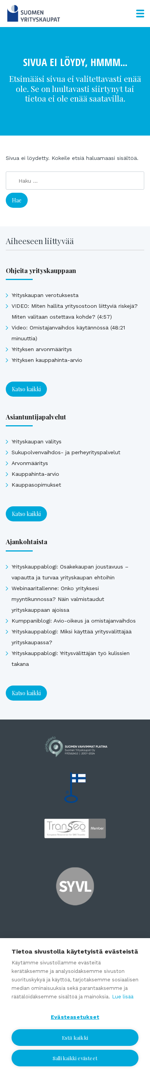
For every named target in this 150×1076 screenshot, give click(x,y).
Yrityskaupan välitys (37, 441)
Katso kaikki (26, 389)
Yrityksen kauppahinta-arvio (47, 360)
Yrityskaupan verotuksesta (45, 295)
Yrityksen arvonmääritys (42, 349)
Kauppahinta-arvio (35, 474)
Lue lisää (122, 997)
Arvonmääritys (30, 463)
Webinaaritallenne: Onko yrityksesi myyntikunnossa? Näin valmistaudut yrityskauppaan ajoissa (58, 599)
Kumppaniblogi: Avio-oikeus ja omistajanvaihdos (74, 621)
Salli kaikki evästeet (75, 1058)
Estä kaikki (75, 1037)
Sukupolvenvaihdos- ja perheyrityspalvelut (66, 452)
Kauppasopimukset (36, 485)
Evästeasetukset (75, 1017)
